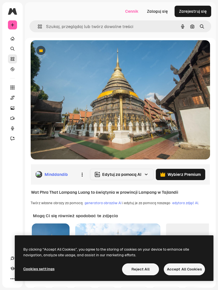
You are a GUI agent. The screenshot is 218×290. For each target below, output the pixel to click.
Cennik (132, 11)
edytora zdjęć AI (185, 203)
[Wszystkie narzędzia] (12, 87)
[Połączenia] (12, 258)
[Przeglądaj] (12, 69)
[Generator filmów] (12, 118)
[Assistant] (12, 138)
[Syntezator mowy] (12, 128)
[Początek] (12, 38)
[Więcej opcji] (82, 174)
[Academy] (12, 268)
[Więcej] (12, 278)
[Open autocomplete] (37, 26)
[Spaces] (12, 97)
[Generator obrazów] (12, 107)
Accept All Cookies (184, 269)
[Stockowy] (12, 58)
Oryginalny (70, 51)
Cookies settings (38, 268)
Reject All (140, 269)
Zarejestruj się (193, 11)
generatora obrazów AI (103, 203)
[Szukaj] (12, 48)
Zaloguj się (157, 11)
